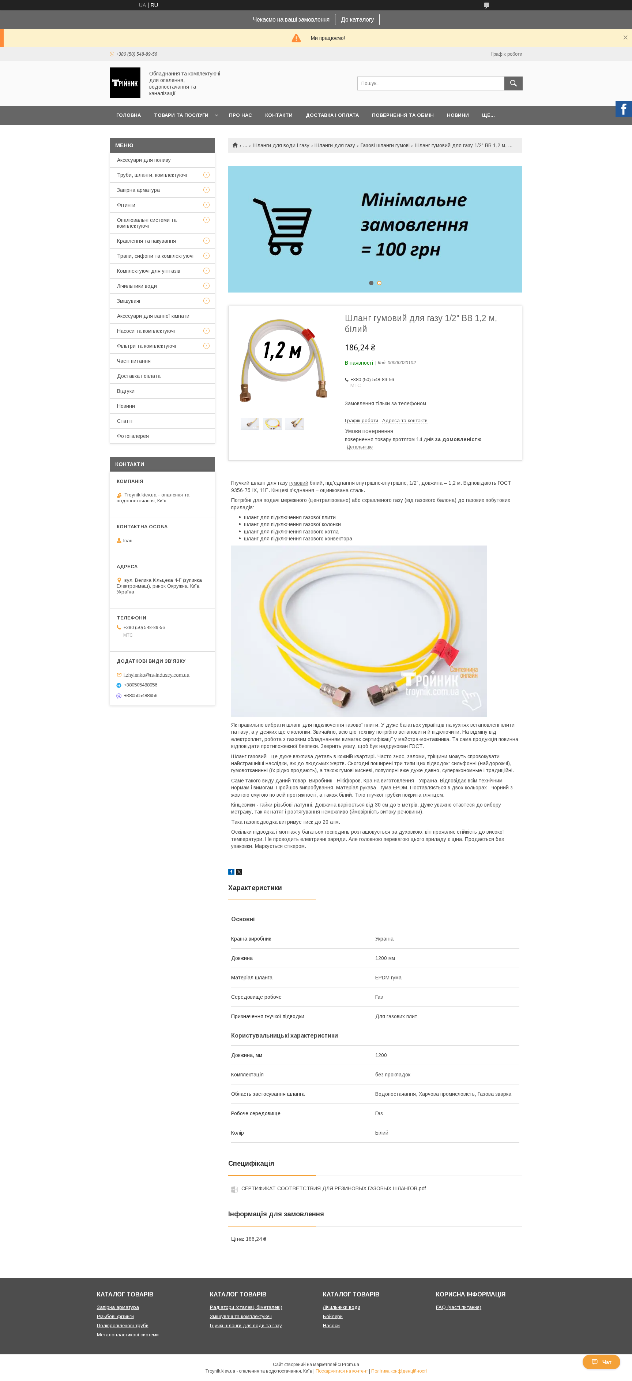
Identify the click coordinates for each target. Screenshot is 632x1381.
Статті (124, 421)
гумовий (298, 483)
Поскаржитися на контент (342, 1371)
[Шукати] (513, 83)
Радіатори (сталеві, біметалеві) (246, 1307)
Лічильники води (137, 286)
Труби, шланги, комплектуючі (152, 175)
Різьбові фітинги (115, 1316)
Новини (458, 115)
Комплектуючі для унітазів (148, 271)
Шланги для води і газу (281, 145)
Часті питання (134, 361)
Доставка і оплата (332, 115)
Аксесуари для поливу (144, 160)
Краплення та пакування (146, 241)
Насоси (331, 1325)
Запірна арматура (138, 190)
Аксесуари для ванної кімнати (153, 316)
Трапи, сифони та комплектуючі (155, 256)
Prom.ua (350, 1364)
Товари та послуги (181, 115)
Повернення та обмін (403, 115)
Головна (128, 115)
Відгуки (126, 391)
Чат (607, 1362)
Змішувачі (128, 301)
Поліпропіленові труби (122, 1325)
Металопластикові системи (128, 1334)
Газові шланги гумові (385, 145)
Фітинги (126, 205)
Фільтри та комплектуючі (146, 346)
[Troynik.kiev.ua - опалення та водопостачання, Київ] (125, 96)
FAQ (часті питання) (458, 1307)
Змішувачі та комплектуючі (241, 1316)
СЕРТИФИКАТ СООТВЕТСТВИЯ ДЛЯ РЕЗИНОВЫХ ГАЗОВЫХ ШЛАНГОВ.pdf (333, 1188)
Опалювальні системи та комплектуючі (147, 223)
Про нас (240, 115)
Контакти (279, 115)
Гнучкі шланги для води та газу (246, 1325)
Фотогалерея (133, 436)
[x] (239, 873)
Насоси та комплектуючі (146, 331)
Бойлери (333, 1316)
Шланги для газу (335, 145)
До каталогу (357, 19)
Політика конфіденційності (399, 1371)
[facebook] (231, 873)
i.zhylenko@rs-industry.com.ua (156, 674)
